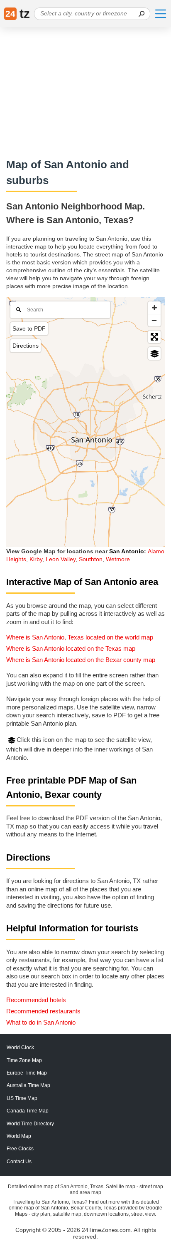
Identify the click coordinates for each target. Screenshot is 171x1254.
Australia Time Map (28, 1085)
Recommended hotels (36, 999)
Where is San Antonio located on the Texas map (70, 648)
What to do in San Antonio (41, 1022)
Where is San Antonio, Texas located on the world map (79, 637)
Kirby (35, 559)
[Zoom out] (154, 320)
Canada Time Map (28, 1111)
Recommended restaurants (43, 1011)
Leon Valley (61, 559)
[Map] (85, 422)
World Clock (20, 1047)
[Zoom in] (154, 307)
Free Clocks (20, 1149)
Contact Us (19, 1161)
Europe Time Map (27, 1073)
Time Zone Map (24, 1060)
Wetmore (118, 559)
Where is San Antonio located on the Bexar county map (80, 659)
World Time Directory (30, 1124)
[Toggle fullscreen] (154, 337)
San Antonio (126, 551)
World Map (19, 1136)
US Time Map (22, 1098)
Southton (91, 559)
